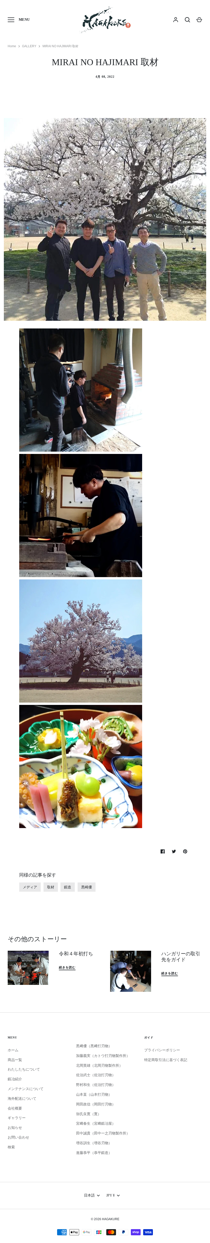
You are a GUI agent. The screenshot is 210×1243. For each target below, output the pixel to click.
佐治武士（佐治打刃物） (96, 1075)
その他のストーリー (37, 939)
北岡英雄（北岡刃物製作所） (99, 1065)
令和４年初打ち (76, 953)
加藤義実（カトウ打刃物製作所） (103, 1056)
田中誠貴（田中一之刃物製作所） (103, 1133)
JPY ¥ (110, 1195)
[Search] (187, 19)
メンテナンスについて (26, 1089)
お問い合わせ (18, 1137)
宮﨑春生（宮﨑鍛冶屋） (96, 1123)
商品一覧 (15, 1060)
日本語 (89, 1195)
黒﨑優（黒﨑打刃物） (94, 1046)
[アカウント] (175, 19)
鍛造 (67, 887)
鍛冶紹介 (15, 1079)
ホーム (13, 1050)
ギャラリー (17, 1118)
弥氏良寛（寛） (88, 1114)
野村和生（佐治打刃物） (96, 1085)
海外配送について (22, 1098)
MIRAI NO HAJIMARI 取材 (60, 46)
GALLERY (29, 46)
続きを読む (67, 967)
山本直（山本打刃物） (94, 1094)
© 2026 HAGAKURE (105, 1219)
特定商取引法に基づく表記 (165, 1060)
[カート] (199, 19)
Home (12, 46)
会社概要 (15, 1108)
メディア (30, 887)
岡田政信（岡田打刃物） (96, 1104)
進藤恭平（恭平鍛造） (94, 1153)
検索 (11, 1147)
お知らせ (15, 1127)
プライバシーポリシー (162, 1050)
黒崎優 (86, 887)
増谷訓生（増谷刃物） (94, 1143)
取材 (50, 887)
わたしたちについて (24, 1069)
